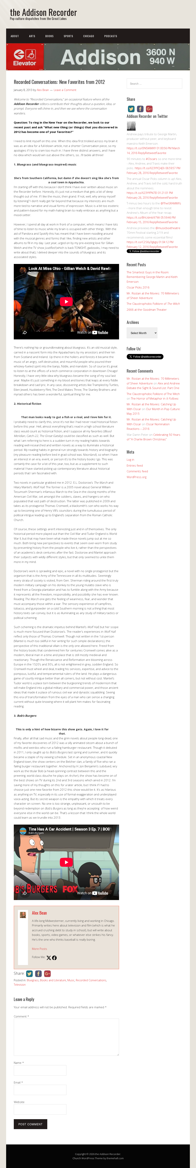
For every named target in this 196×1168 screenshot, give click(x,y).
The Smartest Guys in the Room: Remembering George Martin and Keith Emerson (152, 276)
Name (19, 1063)
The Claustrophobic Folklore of (153, 304)
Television (20, 984)
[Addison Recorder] (131, 129)
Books (49, 36)
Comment (21, 1016)
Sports (68, 36)
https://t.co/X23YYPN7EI (142, 193)
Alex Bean (39, 913)
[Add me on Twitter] (49, 958)
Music (70, 980)
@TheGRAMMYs (171, 203)
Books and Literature (53, 980)
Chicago (88, 36)
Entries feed (135, 465)
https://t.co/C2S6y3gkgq (142, 242)
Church (77, 1158)
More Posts (39, 949)
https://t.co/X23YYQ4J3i (150, 168)
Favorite (161, 153)
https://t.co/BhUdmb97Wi (143, 217)
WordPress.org (136, 477)
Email (18, 1082)
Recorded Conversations (91, 980)
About (15, 36)
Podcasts (110, 36)
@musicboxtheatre (167, 228)
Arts (32, 36)
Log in (130, 459)
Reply (141, 153)
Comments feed (137, 471)
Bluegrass (33, 980)
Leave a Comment (65, 90)
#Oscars (151, 159)
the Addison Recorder (43, 12)
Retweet (150, 153)
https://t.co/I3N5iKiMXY (141, 148)
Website (19, 1102)
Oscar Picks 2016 (138, 287)
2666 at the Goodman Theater (147, 309)
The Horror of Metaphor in (154, 398)
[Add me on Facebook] (54, 958)
